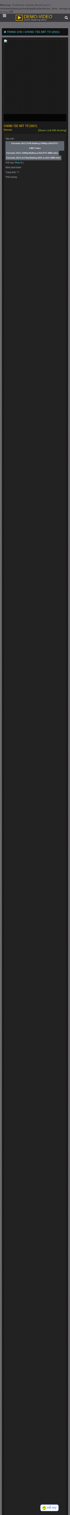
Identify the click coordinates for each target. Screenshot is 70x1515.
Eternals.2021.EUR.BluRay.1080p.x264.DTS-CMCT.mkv (34, 146)
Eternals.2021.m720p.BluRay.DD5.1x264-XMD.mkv (33, 158)
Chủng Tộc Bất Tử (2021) (42, 31)
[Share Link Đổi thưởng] (52, 130)
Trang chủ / (15, 31)
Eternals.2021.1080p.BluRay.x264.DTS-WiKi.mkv (32, 153)
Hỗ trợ (51, 1507)
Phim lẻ (19, 162)
